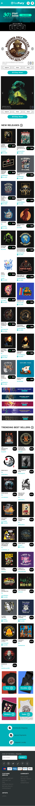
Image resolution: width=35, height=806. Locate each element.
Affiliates (24, 777)
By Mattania (20, 381)
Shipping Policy (7, 784)
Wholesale (6, 788)
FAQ (3, 782)
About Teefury (7, 778)
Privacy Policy (26, 778)
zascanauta (7, 108)
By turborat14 (20, 253)
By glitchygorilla (21, 278)
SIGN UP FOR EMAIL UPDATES (11, 754)
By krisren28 (20, 302)
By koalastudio (22, 571)
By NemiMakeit (21, 202)
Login (4, 796)
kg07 (5, 63)
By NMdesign (4, 175)
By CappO (3, 300)
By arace (3, 571)
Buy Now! (17, 72)
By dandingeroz (21, 354)
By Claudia (4, 521)
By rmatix (19, 227)
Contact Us (6, 780)
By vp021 (3, 451)
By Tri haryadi (4, 643)
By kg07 (20, 451)
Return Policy (7, 786)
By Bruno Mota (20, 151)
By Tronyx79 (21, 473)
